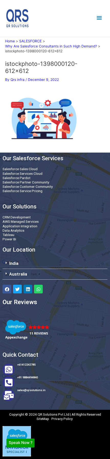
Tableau (8, 235)
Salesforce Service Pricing (22, 191)
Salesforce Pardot (16, 178)
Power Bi (9, 239)
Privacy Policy (62, 419)
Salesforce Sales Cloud (20, 169)
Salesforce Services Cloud (22, 173)
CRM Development (17, 217)
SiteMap (43, 419)
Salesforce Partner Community (26, 182)
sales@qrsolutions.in (31, 390)
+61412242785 (26, 364)
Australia (18, 274)
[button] (55, 263)
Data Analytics (13, 230)
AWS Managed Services (21, 221)
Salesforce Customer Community (28, 186)
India (13, 263)
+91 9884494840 (27, 377)
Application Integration (20, 226)
